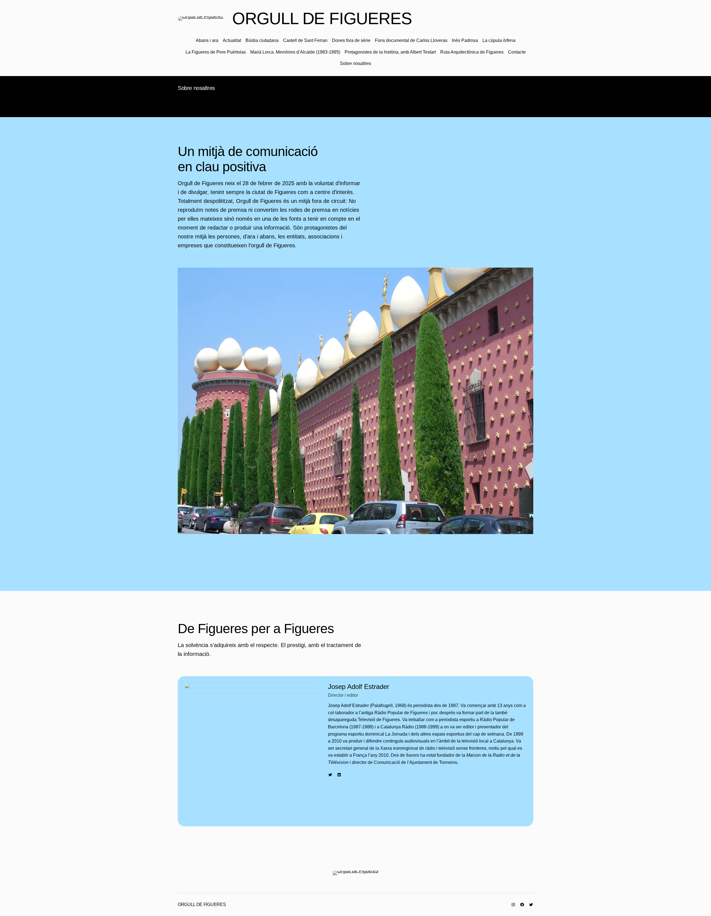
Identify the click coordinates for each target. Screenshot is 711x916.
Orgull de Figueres (322, 18)
